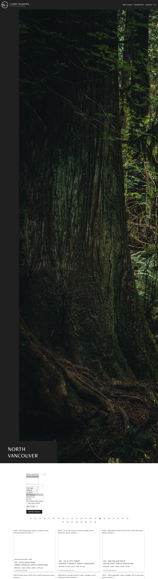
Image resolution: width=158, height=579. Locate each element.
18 (53, 518)
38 (77, 522)
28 (100, 518)
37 (72, 522)
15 (40, 518)
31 (113, 518)
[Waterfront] (34, 497)
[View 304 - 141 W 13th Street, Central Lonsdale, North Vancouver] (79, 544)
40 (86, 522)
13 (30, 518)
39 (81, 522)
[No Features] (34, 495)
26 (90, 518)
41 (90, 522)
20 (63, 518)
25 (86, 518)
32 (118, 518)
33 (123, 518)
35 (63, 522)
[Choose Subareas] (32, 477)
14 (35, 518)
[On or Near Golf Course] (34, 501)
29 (104, 518)
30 (109, 518)
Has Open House (34, 503)
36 (67, 522)
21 (67, 518)
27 (95, 518)
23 (77, 518)
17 (49, 518)
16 (44, 518)
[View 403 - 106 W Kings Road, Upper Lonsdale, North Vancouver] (35, 544)
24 (81, 518)
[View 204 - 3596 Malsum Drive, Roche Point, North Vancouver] (123, 544)
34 (127, 518)
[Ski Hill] (34, 499)
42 (95, 522)
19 (58, 518)
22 (72, 518)
